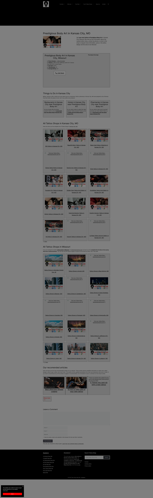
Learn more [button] (5, 490)
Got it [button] (12, 493)
